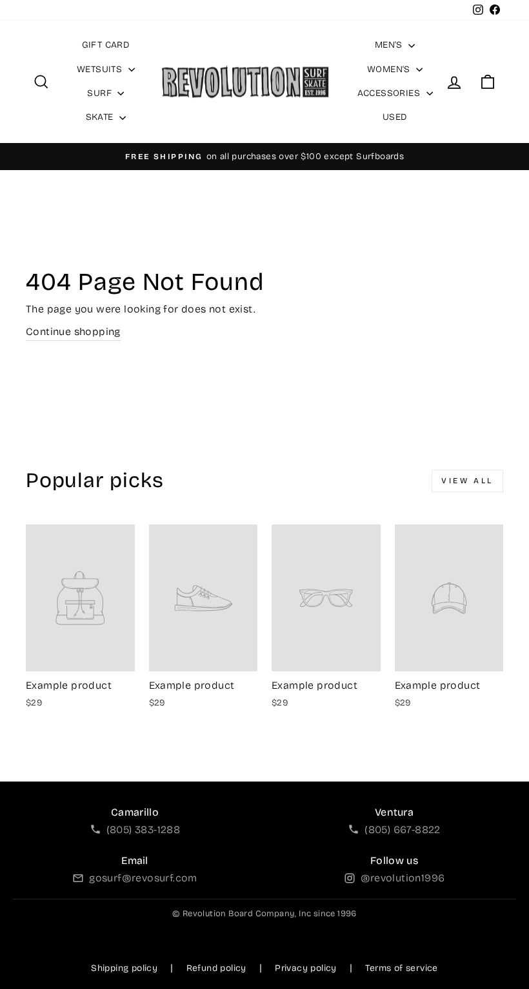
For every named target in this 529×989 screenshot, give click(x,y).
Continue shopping (73, 331)
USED (395, 116)
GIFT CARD (106, 44)
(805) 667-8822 (402, 829)
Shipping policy (124, 968)
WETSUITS (101, 69)
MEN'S (390, 44)
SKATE (101, 116)
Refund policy (216, 968)
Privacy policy (306, 968)
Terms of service (401, 968)
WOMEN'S (390, 69)
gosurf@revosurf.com (143, 878)
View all (467, 480)
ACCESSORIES (390, 93)
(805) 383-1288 (143, 829)
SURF (100, 93)
